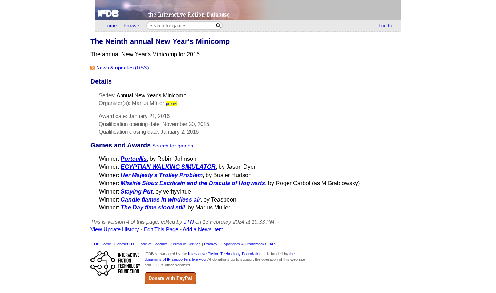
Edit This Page (161, 229)
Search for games (172, 145)
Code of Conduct (152, 244)
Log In (385, 25)
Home (110, 25)
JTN (189, 222)
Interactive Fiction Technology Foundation (224, 254)
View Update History (114, 229)
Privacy (210, 244)
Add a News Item (203, 229)
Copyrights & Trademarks (244, 244)
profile (171, 103)
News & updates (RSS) (122, 67)
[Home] (248, 10)
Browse (131, 25)
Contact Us (124, 244)
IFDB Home (100, 244)
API (272, 244)
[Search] (218, 25)
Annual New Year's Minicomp (151, 95)
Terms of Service (186, 244)
